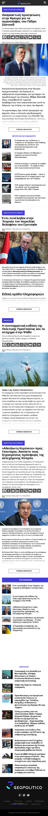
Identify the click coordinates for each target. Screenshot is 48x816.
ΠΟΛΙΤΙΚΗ (18, 801)
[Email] (30, 37)
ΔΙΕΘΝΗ (7, 801)
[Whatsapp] (22, 37)
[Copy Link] (35, 37)
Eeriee (37, 813)
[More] (39, 37)
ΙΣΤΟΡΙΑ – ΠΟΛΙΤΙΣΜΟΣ (19, 804)
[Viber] (26, 37)
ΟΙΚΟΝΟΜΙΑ (39, 801)
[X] (8, 37)
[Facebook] (4, 37)
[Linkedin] (17, 37)
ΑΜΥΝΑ (29, 801)
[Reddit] (13, 37)
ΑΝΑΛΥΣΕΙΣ (36, 804)
